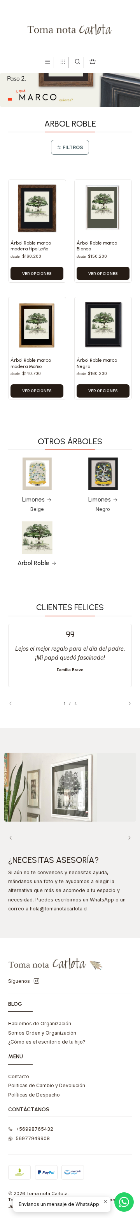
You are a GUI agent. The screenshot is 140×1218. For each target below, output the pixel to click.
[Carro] (92, 62)
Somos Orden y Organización (42, 1033)
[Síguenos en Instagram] (36, 981)
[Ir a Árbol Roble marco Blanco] (103, 208)
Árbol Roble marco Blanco (97, 246)
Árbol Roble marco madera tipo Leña (30, 246)
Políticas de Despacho (34, 1095)
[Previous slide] (14, 703)
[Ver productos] (37, 485)
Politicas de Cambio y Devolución (46, 1085)
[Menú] (47, 62)
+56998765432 (34, 1129)
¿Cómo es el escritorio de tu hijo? (47, 1042)
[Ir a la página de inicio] (70, 28)
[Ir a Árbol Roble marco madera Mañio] (36, 325)
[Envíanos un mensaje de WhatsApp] (124, 1202)
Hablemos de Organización (39, 1023)
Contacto (18, 1076)
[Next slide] (126, 703)
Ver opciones (37, 273)
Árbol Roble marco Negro (97, 363)
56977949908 (33, 1138)
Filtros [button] (72, 147)
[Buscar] (77, 62)
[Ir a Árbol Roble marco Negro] (103, 325)
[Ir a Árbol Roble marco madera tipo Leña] (36, 208)
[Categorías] (62, 62)
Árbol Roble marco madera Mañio (30, 363)
